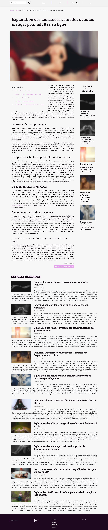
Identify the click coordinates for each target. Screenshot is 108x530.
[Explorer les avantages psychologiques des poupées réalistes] (87, 101)
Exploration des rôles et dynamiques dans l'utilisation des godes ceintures (86, 167)
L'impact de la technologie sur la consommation (28, 94)
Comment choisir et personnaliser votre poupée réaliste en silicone (65, 402)
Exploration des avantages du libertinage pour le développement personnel (59, 447)
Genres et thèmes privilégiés (22, 91)
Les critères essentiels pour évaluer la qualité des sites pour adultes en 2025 (65, 470)
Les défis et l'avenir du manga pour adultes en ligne (29, 105)
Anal (59, 3)
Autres (90, 3)
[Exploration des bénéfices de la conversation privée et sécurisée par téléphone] (87, 212)
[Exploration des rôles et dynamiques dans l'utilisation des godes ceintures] (87, 154)
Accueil (12, 10)
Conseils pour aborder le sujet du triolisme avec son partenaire (87, 140)
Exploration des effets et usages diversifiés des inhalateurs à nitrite (65, 424)
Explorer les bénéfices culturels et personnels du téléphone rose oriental (65, 493)
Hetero (44, 3)
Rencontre (75, 3)
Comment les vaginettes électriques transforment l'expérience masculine (85, 196)
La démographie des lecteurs (22, 98)
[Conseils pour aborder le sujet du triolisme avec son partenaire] (87, 128)
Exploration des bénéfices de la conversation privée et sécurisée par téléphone (87, 225)
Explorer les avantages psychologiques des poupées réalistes (87, 114)
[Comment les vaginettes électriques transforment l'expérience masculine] (87, 182)
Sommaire (18, 87)
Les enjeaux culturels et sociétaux (24, 101)
